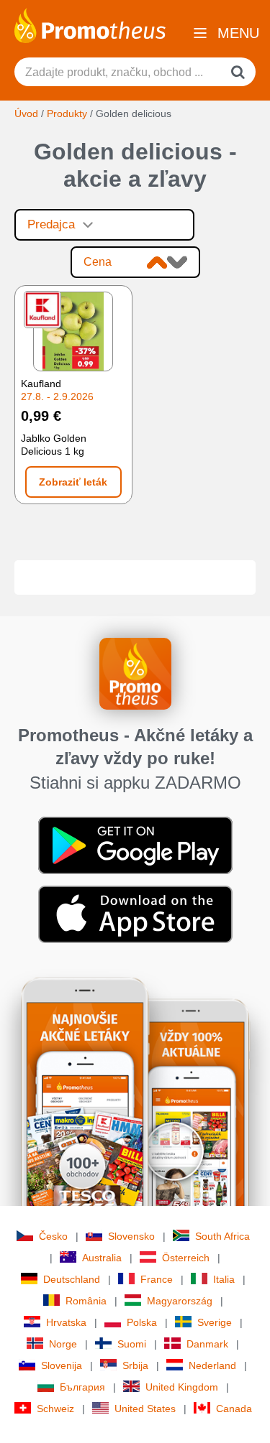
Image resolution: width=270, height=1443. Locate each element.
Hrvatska (66, 1322)
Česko (53, 1236)
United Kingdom (181, 1387)
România (86, 1301)
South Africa (222, 1236)
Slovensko (131, 1236)
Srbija (135, 1365)
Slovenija (61, 1365)
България (82, 1387)
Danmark (207, 1344)
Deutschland (71, 1279)
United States (145, 1408)
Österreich (186, 1257)
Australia (102, 1257)
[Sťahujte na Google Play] (135, 844)
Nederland (212, 1365)
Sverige (214, 1322)
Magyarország (179, 1301)
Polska (142, 1322)
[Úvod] (90, 24)
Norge (63, 1344)
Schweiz (55, 1408)
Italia (224, 1279)
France (156, 1279)
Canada (234, 1408)
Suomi (131, 1344)
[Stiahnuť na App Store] (135, 913)
